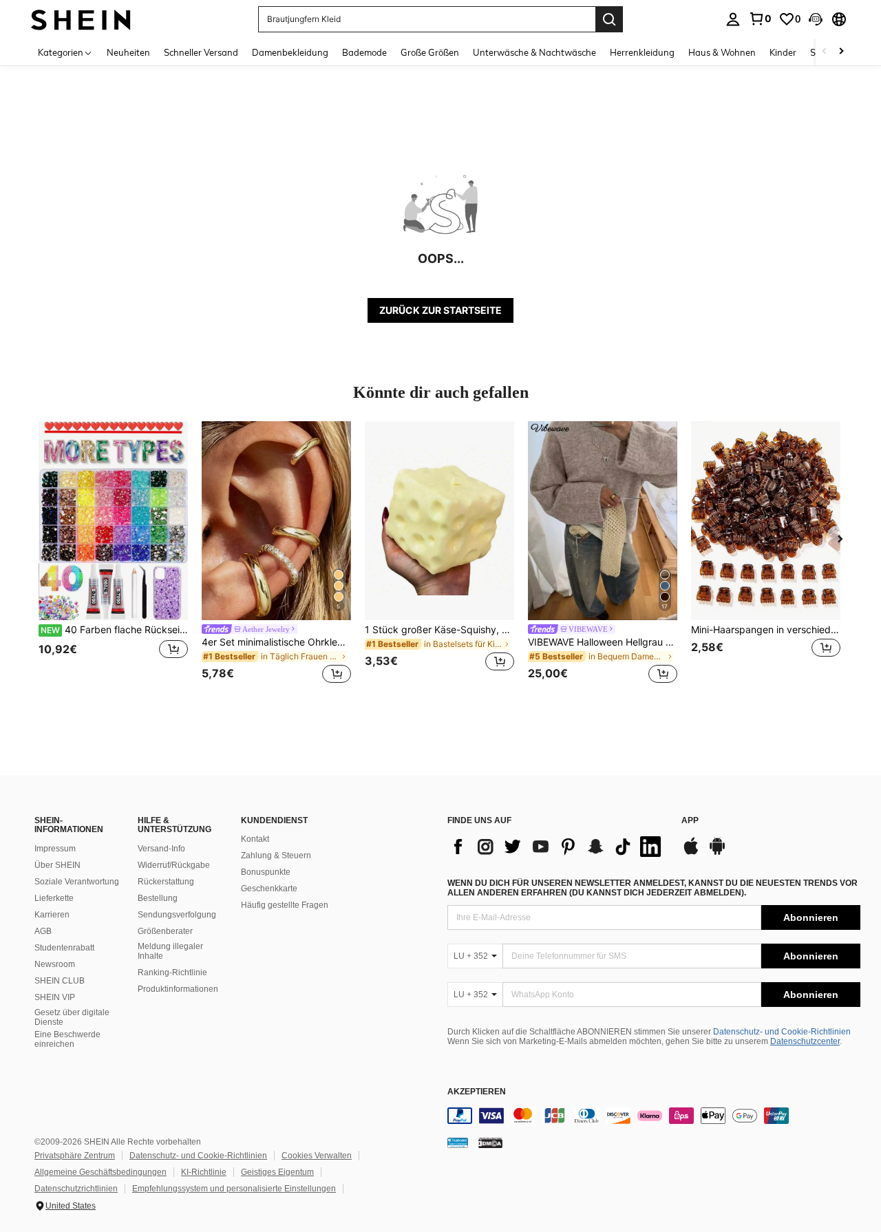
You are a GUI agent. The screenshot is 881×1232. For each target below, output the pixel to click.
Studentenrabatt (64, 948)
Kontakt (255, 839)
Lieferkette (54, 898)
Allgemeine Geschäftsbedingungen (100, 1172)
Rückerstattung (166, 881)
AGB (43, 931)
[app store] (691, 853)
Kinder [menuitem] (782, 52)
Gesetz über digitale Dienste (71, 1017)
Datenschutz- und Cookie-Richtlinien (782, 1032)
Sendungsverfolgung (177, 915)
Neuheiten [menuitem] (128, 52)
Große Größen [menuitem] (430, 52)
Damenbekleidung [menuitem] (290, 52)
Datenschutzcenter (805, 1041)
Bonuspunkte (265, 872)
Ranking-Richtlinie (172, 972)
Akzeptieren (476, 1091)
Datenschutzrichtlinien (76, 1188)
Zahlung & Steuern (276, 855)
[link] (760, 18)
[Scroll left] (824, 52)
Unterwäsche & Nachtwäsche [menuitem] (534, 52)
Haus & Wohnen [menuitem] (722, 52)
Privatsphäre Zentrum (74, 1155)
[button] (815, 19)
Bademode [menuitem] (364, 52)
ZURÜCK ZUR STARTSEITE (440, 310)
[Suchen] (609, 19)
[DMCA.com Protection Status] (490, 1142)
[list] (557, 846)
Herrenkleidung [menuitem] (642, 52)
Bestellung (158, 898)
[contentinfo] (653, 1115)
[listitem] (113, 554)
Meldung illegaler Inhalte (170, 951)
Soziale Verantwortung (76, 881)
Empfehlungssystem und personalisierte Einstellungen (234, 1188)
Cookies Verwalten (317, 1155)
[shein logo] (81, 19)
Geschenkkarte (269, 888)
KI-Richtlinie (203, 1172)
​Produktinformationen (178, 989)
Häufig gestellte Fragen (284, 905)
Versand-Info (161, 848)
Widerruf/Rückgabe (174, 865)
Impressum (55, 848)
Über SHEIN (57, 865)
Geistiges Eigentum (277, 1172)
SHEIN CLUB (59, 981)
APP (690, 820)
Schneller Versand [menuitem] (201, 52)
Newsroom (54, 964)
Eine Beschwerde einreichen (67, 1039)
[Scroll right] (841, 52)
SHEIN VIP (54, 997)
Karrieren (52, 915)
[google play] (717, 853)
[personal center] (733, 19)
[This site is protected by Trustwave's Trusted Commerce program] (457, 1142)
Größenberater (165, 931)
